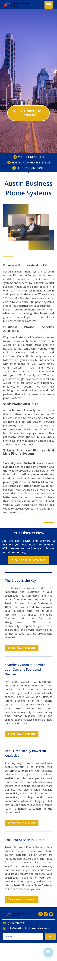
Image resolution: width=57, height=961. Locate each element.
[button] (48, 5)
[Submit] (50, 936)
